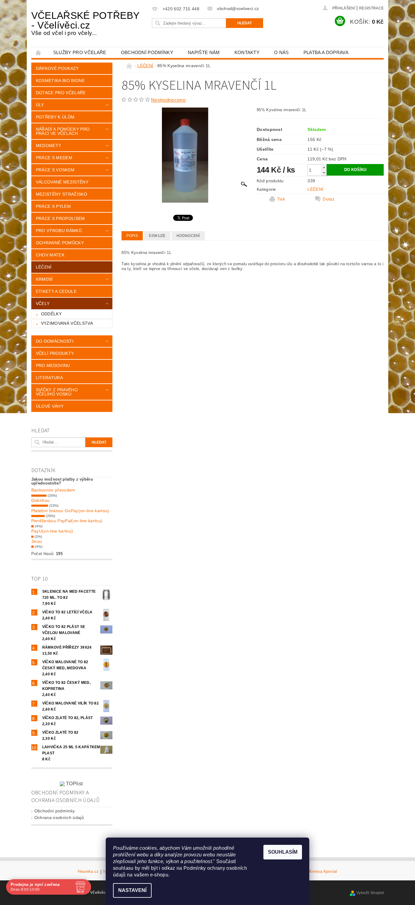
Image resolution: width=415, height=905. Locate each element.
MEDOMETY (48, 145)
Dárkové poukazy (57, 68)
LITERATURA (49, 377)
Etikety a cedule (56, 291)
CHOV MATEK (50, 254)
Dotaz (328, 199)
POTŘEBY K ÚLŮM (55, 117)
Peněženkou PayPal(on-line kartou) (67, 520)
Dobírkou (40, 500)
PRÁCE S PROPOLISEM (60, 218)
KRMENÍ (44, 279)
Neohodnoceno (168, 100)
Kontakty (247, 52)
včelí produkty (55, 353)
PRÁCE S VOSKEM (55, 169)
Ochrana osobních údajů (59, 817)
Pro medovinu (53, 365)
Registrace (371, 8)
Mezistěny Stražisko (61, 194)
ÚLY (40, 104)
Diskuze (157, 236)
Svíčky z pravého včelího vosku (57, 391)
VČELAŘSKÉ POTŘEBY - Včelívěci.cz (85, 23)
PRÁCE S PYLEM (53, 206)
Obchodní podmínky (147, 52)
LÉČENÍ (44, 267)
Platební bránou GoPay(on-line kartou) (70, 510)
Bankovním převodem (53, 490)
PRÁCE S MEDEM (54, 157)
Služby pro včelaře (79, 52)
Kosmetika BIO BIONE (60, 80)
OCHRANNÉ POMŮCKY (60, 242)
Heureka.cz (88, 871)
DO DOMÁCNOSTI (55, 341)
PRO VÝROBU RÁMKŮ (59, 230)
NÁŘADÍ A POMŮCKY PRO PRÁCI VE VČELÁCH (63, 131)
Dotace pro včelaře (61, 92)
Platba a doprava (326, 52)
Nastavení (132, 890)
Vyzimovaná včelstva (67, 323)
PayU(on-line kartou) (52, 531)
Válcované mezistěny (62, 182)
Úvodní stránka (38, 52)
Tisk (281, 199)
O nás (281, 52)
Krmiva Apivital (323, 871)
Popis (132, 236)
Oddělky (51, 313)
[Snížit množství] (324, 173)
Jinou (36, 541)
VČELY (43, 303)
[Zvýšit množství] (324, 167)
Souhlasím (282, 852)
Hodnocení (188, 236)
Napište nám (204, 52)
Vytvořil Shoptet (370, 893)
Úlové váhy (49, 406)
